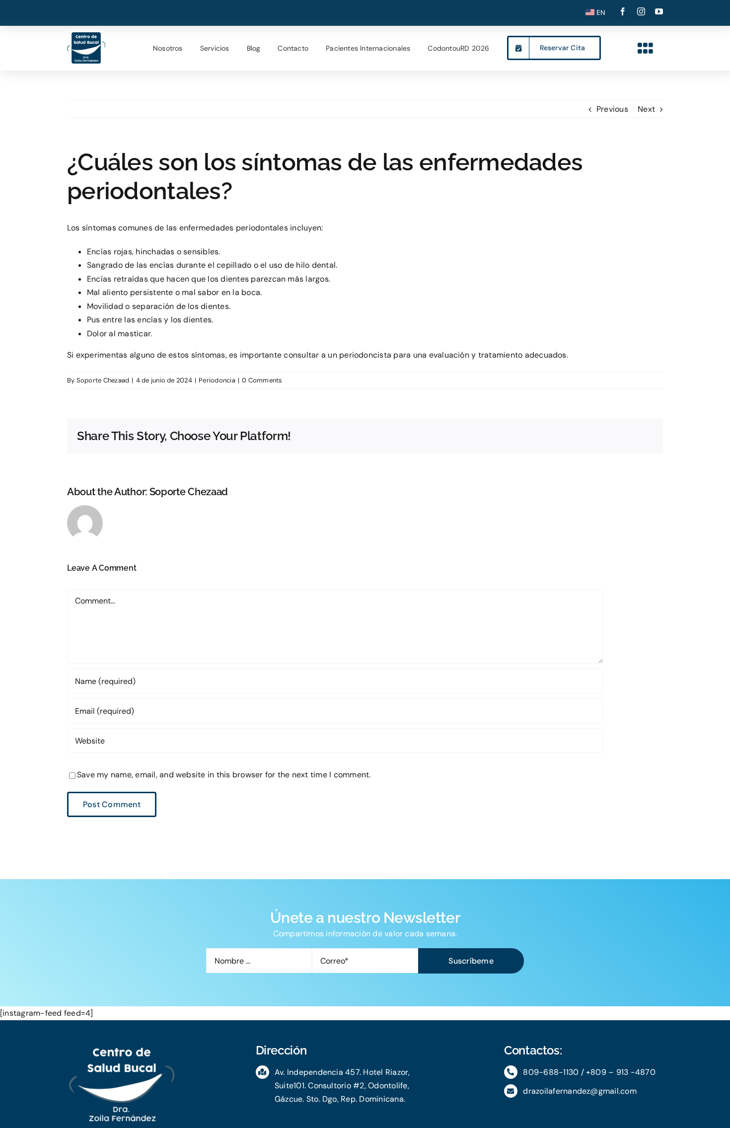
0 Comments (262, 380)
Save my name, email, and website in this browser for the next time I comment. (223, 774)
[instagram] (641, 11)
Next (646, 109)
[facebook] (623, 11)
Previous (612, 109)
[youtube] (659, 11)
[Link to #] (645, 48)
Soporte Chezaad (103, 380)
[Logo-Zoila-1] (86, 36)
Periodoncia (217, 380)
